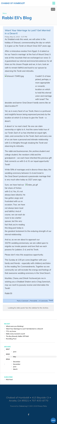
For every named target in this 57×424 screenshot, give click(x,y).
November (16, 364)
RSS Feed (9, 379)
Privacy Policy (42, 406)
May (14, 357)
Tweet (51, 300)
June (14, 352)
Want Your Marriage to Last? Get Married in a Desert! (24, 329)
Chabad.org (23, 406)
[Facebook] (28, 414)
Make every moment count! (15, 334)
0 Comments (43, 301)
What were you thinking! (14, 326)
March (15, 369)
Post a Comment (23, 301)
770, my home (11, 331)
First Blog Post (11, 339)
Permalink (33, 301)
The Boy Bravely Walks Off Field (17, 336)
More (5, 13)
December (16, 362)
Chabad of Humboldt (13, 3)
